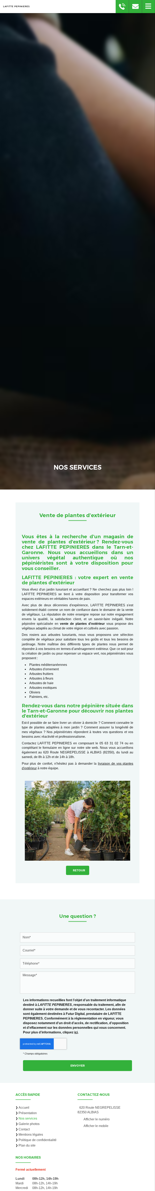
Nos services (28, 1118)
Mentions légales (31, 1134)
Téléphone (77, 955)
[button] (148, 6)
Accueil (24, 1107)
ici (76, 1032)
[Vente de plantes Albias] (77, 821)
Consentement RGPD (77, 993)
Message (77, 968)
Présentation (28, 1113)
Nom (77, 929)
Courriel (77, 942)
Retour (78, 870)
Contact (24, 1129)
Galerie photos (29, 1124)
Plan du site (27, 1145)
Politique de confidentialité (38, 1140)
